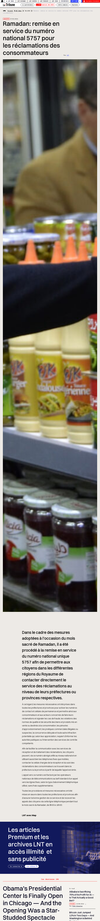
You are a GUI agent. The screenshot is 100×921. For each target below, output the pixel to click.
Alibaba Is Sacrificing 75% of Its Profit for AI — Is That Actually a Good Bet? (81, 896)
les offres (31, 866)
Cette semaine (63, 5)
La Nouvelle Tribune (9, 4)
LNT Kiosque (21, 1)
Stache (72, 904)
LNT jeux (55, 1)
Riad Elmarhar (77, 906)
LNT (68, 55)
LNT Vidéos (33, 1)
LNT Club (74, 1)
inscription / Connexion (92, 1)
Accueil (10, 11)
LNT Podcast (44, 1)
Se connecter (15, 866)
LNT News (11, 1)
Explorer (75, 5)
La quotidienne (27, 5)
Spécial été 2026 (46, 5)
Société (27, 11)
